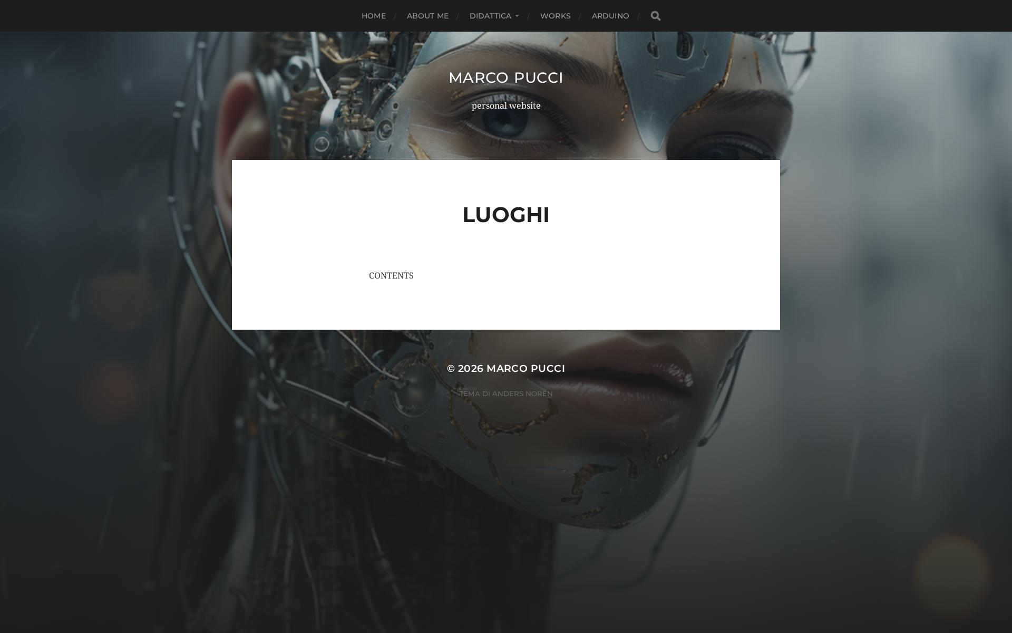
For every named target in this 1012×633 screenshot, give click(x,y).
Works (555, 16)
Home (374, 16)
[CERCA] (655, 16)
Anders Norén (522, 393)
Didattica (490, 16)
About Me (428, 16)
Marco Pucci (506, 78)
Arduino (610, 16)
